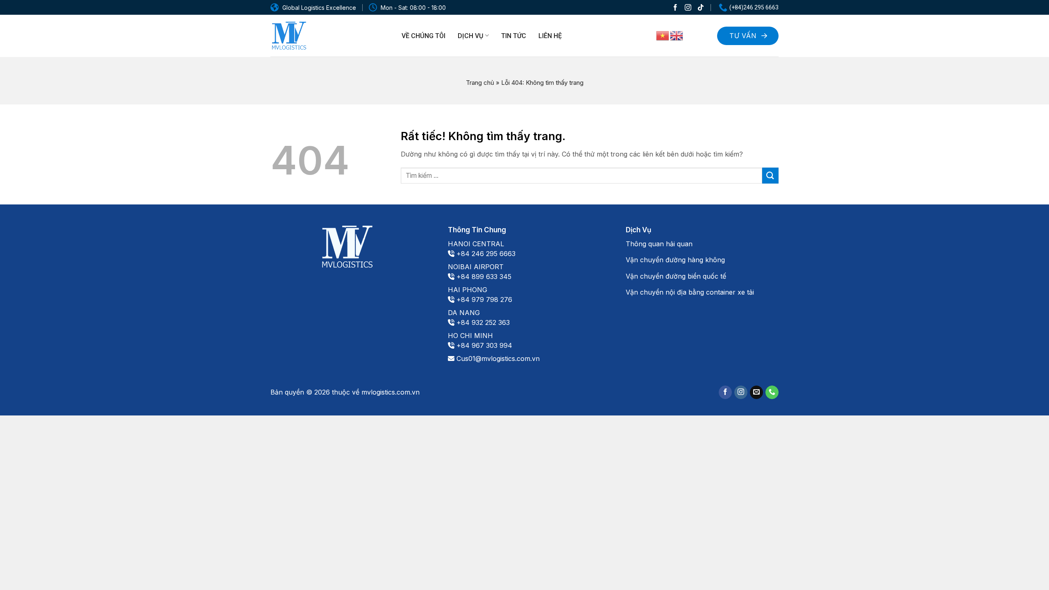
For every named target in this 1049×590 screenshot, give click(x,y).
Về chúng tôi (423, 36)
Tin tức (513, 36)
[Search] (700, 35)
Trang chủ (480, 82)
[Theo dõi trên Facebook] (675, 7)
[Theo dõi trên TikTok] (700, 7)
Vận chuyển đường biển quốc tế (676, 276)
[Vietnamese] (663, 35)
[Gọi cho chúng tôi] (772, 392)
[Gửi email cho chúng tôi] (756, 392)
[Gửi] (770, 176)
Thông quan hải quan (659, 244)
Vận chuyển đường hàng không (675, 260)
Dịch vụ (470, 36)
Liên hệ (550, 36)
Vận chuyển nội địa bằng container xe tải (690, 292)
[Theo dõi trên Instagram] (688, 7)
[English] (677, 35)
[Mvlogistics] (288, 35)
